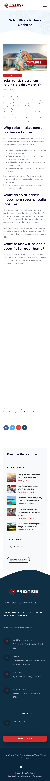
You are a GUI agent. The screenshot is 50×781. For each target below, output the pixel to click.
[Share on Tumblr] (24, 427)
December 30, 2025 (26, 492)
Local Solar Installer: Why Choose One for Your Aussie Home (29, 512)
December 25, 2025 (26, 504)
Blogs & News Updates (25, 773)
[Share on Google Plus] (18, 427)
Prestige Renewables (12, 76)
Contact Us (37, 776)
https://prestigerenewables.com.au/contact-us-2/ (24, 412)
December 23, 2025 (26, 518)
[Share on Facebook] (6, 427)
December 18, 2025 (25, 530)
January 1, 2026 (24, 481)
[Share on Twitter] (12, 427)
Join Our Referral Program (19, 776)
